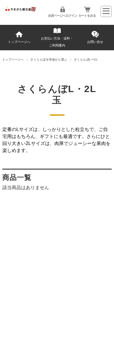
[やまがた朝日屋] (20, 10)
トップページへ (19, 42)
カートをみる (87, 15)
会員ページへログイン (62, 15)
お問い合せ (95, 42)
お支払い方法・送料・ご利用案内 (57, 42)
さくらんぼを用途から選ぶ (48, 59)
